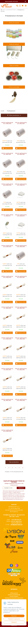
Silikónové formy (11, 9)
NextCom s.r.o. (14, 625)
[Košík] (22, 6)
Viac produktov (14, 462)
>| (22, 467)
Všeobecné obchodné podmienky (14, 598)
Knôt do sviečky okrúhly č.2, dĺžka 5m (7, 215)
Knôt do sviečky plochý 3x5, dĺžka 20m (21, 369)
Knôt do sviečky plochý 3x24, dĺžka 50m (7, 184)
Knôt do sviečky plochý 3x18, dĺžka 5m (21, 215)
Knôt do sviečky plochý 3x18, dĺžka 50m (21, 246)
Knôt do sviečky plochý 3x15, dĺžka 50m (7, 123)
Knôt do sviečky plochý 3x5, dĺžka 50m (7, 154)
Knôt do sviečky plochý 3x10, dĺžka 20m (7, 277)
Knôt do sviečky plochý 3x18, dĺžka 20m (7, 246)
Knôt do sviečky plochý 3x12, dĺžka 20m (7, 338)
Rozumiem (14, 615)
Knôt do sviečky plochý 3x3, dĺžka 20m (21, 277)
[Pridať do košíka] (7, 148)
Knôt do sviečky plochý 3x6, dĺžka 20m (7, 400)
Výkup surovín (14, 593)
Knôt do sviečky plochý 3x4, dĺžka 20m (7, 369)
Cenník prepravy (14, 596)
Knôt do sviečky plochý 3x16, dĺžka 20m (7, 431)
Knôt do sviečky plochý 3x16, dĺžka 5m (21, 184)
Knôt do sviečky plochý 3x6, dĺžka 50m (21, 154)
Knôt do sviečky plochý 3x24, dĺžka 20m (21, 400)
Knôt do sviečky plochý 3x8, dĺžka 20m (21, 308)
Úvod (3, 9)
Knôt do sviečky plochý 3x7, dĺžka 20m (7, 308)
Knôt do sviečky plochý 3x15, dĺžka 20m (21, 338)
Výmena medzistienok (14, 594)
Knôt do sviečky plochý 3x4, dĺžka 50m (21, 123)
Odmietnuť (14, 622)
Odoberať (21, 488)
